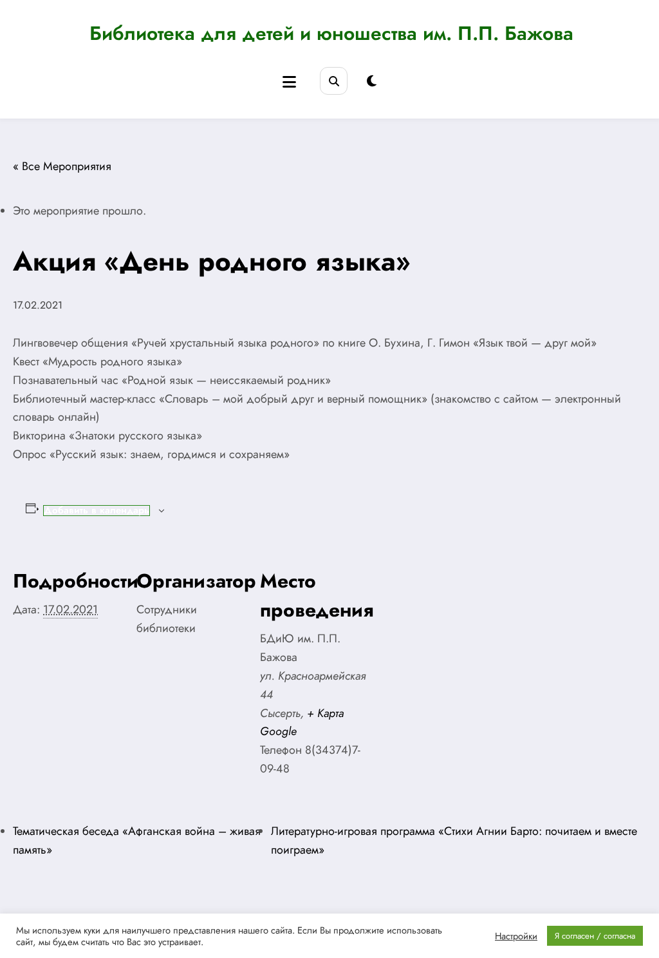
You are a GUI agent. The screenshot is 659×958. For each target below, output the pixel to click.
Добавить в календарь (96, 510)
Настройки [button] (516, 936)
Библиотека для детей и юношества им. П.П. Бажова (331, 33)
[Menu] (289, 82)
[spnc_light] (371, 81)
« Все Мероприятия (62, 166)
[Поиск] (334, 81)
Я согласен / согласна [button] (595, 936)
